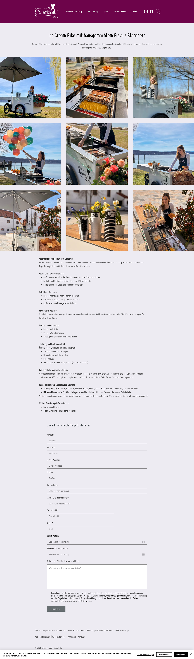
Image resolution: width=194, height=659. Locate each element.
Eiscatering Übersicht (52, 407)
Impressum (71, 636)
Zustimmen (180, 654)
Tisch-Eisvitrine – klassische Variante (59, 410)
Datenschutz (45, 636)
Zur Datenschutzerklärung (16, 655)
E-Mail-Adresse (53, 460)
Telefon (50, 472)
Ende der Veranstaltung (58, 548)
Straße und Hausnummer (57, 497)
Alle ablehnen (164, 654)
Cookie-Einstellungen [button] (145, 654)
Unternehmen (52, 485)
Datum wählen (53, 536)
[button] (158, 11)
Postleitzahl (52, 510)
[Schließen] (190, 654)
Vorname (50, 434)
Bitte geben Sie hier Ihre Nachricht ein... (64, 561)
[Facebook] (151, 11)
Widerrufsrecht (58, 636)
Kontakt (81, 636)
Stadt (49, 523)
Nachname (51, 447)
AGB (36, 636)
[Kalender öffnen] (143, 542)
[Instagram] (146, 11)
